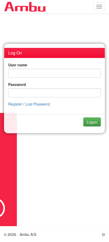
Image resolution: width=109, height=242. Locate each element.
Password (17, 84)
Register (15, 104)
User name (17, 64)
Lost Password (37, 104)
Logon (92, 122)
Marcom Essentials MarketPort (27, 6)
